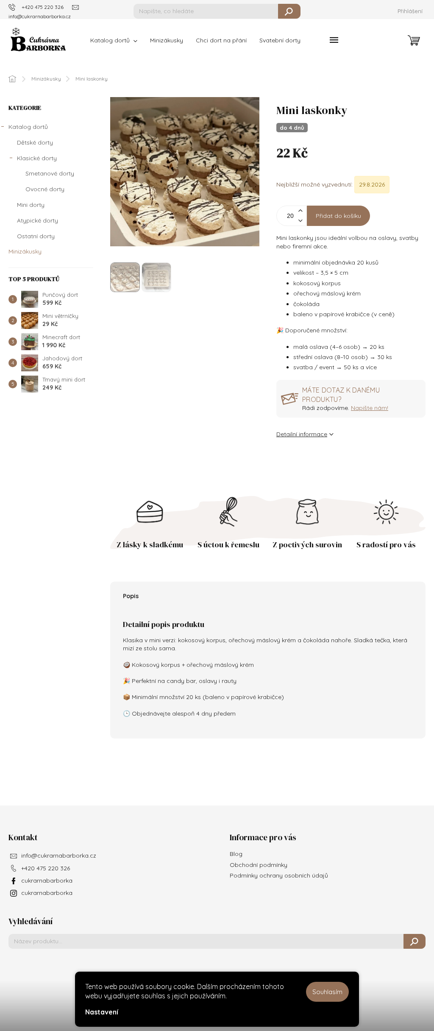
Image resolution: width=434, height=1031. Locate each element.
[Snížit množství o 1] (300, 221)
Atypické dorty (37, 220)
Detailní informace (301, 434)
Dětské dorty (35, 142)
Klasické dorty (37, 158)
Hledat (289, 11)
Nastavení (101, 1012)
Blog (236, 854)
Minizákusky (25, 251)
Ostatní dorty (36, 236)
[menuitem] (114, 40)
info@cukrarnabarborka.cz (58, 855)
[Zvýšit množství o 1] (300, 211)
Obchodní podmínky (258, 865)
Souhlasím (327, 992)
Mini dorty (31, 205)
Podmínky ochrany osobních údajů (279, 875)
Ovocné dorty (44, 189)
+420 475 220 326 (45, 868)
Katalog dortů (28, 127)
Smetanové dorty (49, 173)
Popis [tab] (131, 596)
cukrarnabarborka (46, 880)
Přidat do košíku (338, 216)
